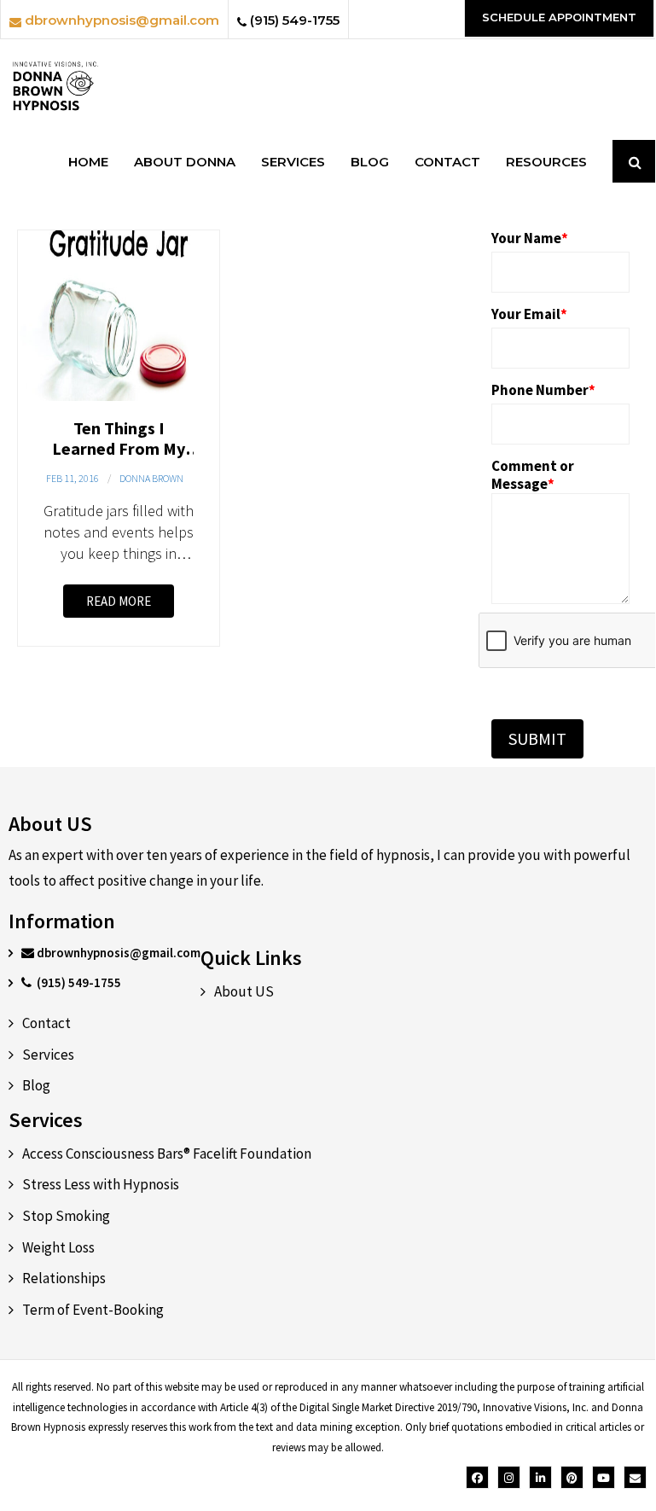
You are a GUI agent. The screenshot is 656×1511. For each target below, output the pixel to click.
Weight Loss (58, 1247)
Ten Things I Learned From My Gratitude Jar (118, 448)
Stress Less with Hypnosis (100, 1184)
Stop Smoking (66, 1215)
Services (48, 1054)
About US (244, 991)
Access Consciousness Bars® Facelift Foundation (166, 1153)
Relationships (64, 1278)
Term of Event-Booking (93, 1309)
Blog (36, 1085)
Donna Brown (151, 478)
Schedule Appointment (559, 17)
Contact (46, 1023)
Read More (118, 601)
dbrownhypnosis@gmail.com (120, 20)
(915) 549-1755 (293, 20)
